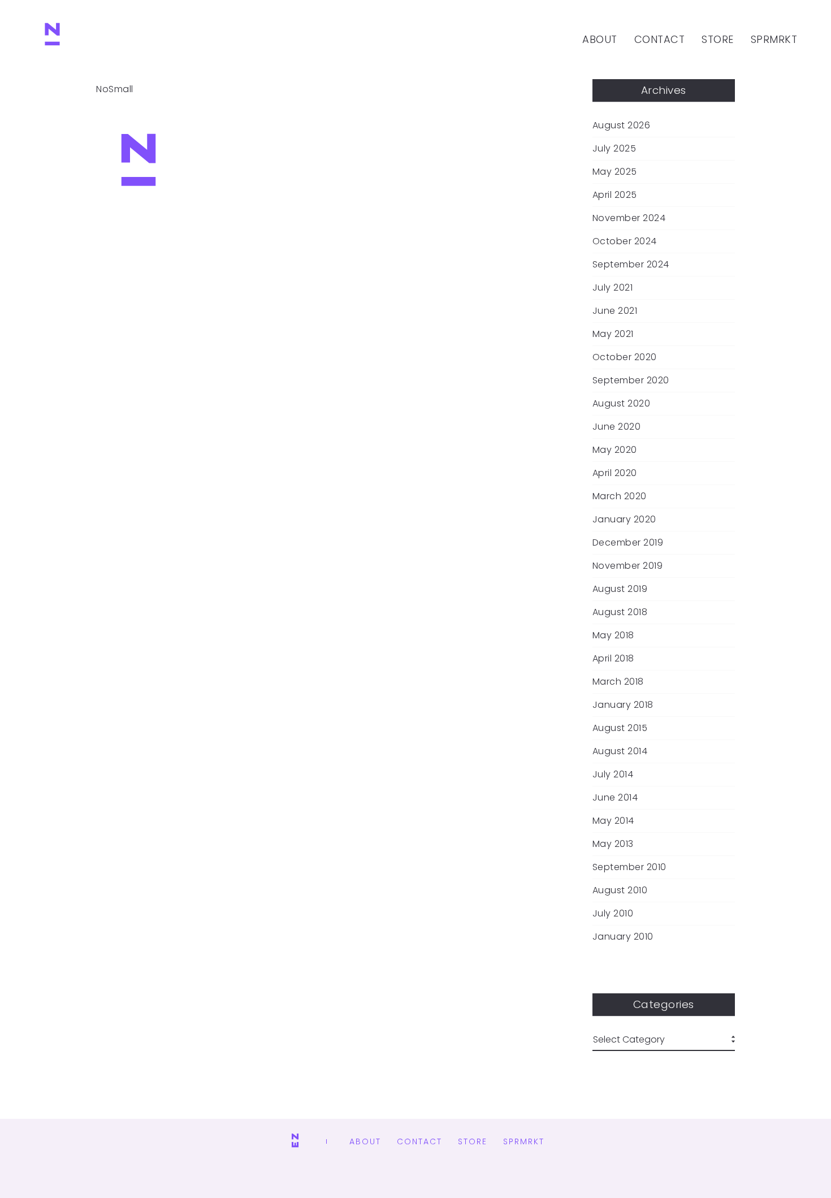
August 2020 (621, 403)
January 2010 (622, 936)
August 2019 (620, 589)
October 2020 (624, 357)
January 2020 (624, 519)
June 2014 (615, 797)
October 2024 (624, 241)
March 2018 (618, 681)
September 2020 (630, 380)
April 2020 (614, 473)
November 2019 (627, 566)
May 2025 (614, 172)
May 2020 (614, 450)
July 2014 (613, 774)
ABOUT (599, 39)
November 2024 (629, 218)
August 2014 (620, 751)
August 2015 (620, 728)
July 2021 (612, 287)
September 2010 (629, 867)
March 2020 (619, 496)
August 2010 (620, 890)
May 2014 (613, 821)
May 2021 (613, 334)
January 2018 (622, 705)
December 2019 (628, 542)
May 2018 (613, 635)
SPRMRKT (774, 39)
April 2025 (614, 195)
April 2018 (613, 658)
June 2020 (616, 427)
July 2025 (614, 148)
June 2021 (615, 311)
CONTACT (659, 39)
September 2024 (630, 264)
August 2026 (621, 125)
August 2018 (620, 612)
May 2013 (613, 844)
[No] (52, 39)
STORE (718, 39)
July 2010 (613, 913)
